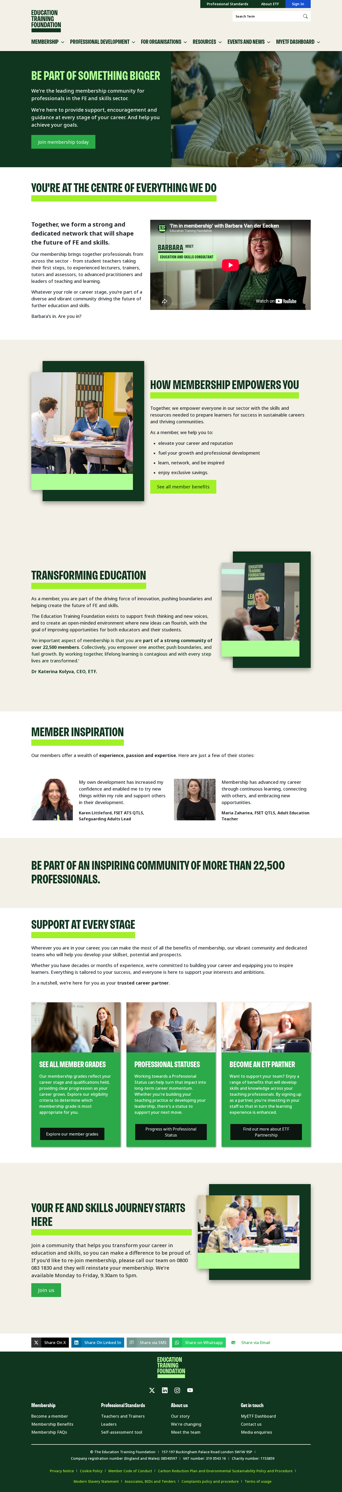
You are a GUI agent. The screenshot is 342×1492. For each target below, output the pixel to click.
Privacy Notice (62, 1470)
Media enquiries (256, 1432)
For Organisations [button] (161, 42)
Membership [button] (45, 42)
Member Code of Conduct (130, 1470)
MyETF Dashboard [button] (295, 42)
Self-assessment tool (121, 1432)
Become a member (49, 1416)
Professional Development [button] (99, 42)
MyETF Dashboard (258, 1416)
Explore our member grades (72, 1134)
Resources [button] (204, 42)
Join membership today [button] (63, 142)
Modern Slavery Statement (96, 1481)
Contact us (251, 1424)
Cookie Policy (91, 1470)
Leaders (109, 1424)
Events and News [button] (246, 42)
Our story (180, 1416)
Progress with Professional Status (171, 1132)
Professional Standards (227, 4)
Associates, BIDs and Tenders (150, 1481)
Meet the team (186, 1432)
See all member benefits (183, 487)
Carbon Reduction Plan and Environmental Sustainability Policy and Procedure (225, 1470)
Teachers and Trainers (123, 1416)
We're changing (186, 1424)
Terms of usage (258, 1481)
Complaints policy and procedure (210, 1481)
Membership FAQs (49, 1432)
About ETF (270, 4)
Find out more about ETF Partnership (266, 1132)
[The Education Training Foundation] (46, 21)
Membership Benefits (52, 1424)
